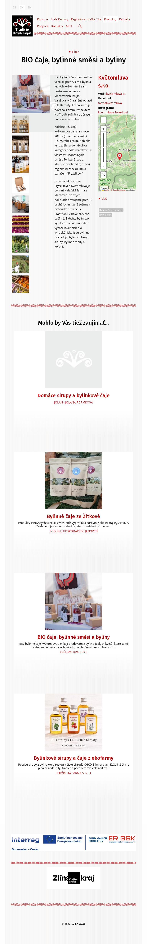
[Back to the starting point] (103, 175)
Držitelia (124, 19)
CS (14, 7)
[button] (119, 156)
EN (29, 7)
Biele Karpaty (59, 19)
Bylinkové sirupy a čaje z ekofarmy (73, 758)
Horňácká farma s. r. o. (74, 773)
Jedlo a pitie (105, 214)
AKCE (69, 26)
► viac (102, 198)
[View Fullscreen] (103, 120)
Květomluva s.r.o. (73, 652)
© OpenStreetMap (118, 190)
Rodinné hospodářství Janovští (74, 531)
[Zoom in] (103, 129)
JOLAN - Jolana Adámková (73, 402)
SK (21, 7)
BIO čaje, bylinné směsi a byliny (74, 637)
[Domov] (22, 25)
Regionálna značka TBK (86, 19)
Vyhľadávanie (80, 26)
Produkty (110, 19)
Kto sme (42, 19)
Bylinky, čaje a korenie (111, 210)
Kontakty (57, 26)
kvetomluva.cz (115, 94)
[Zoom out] (103, 166)
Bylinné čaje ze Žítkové (73, 516)
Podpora (42, 26)
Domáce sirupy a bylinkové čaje (74, 395)
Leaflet (106, 190)
